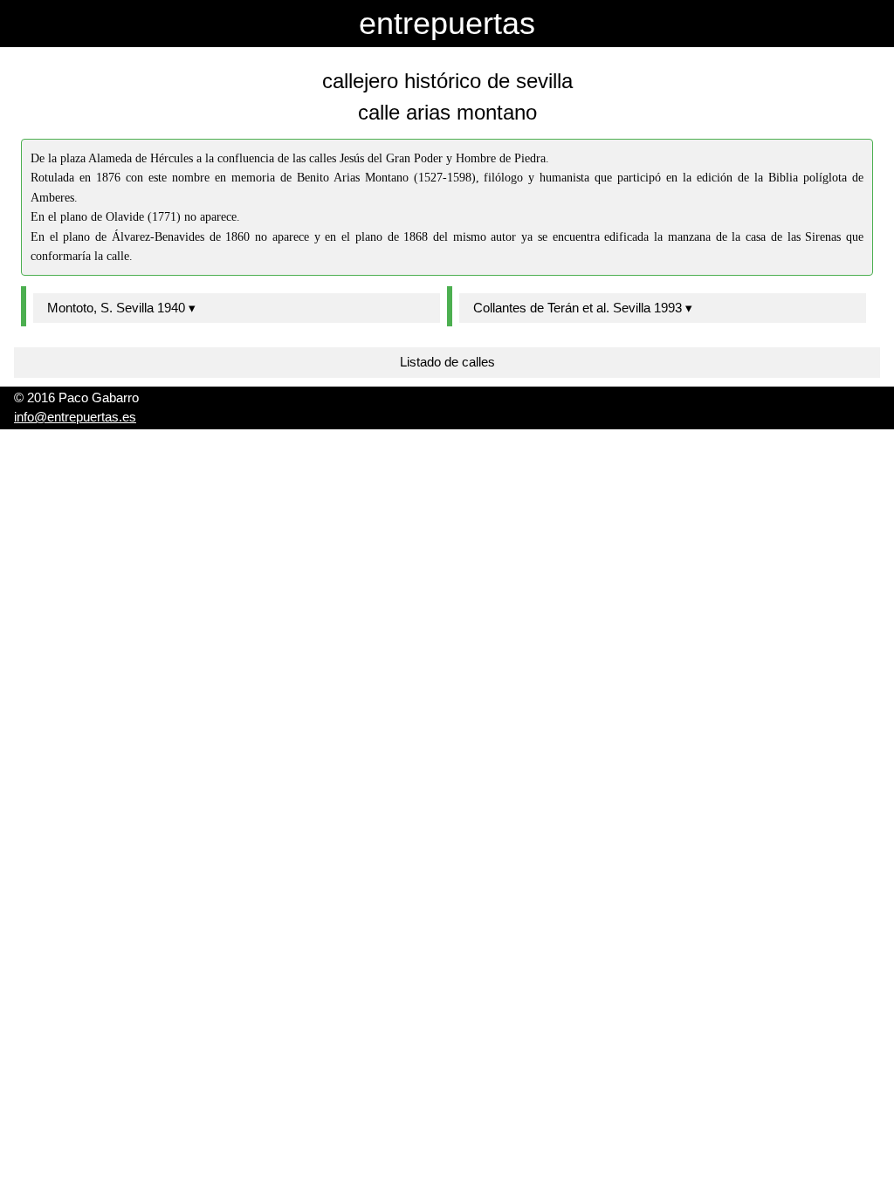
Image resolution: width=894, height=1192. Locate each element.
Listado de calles (447, 361)
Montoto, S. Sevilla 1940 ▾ (121, 307)
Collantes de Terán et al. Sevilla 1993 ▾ (582, 307)
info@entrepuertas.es (75, 416)
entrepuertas (447, 23)
